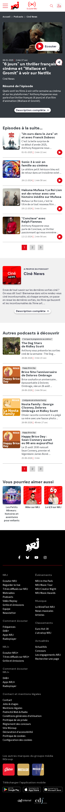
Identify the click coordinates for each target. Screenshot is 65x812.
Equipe (6, 609)
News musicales (44, 611)
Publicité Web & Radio (15, 712)
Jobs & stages (10, 704)
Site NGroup (9, 728)
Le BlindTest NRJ (45, 607)
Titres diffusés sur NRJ (15, 589)
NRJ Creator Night (45, 589)
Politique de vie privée (15, 720)
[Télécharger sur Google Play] (11, 789)
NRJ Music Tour (43, 585)
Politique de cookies (14, 736)
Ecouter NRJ (10, 581)
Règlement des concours (17, 724)
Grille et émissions (13, 605)
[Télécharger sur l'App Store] (31, 789)
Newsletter (9, 613)
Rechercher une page (47, 659)
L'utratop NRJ (43, 633)
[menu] (5, 6)
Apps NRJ (8, 635)
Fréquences (9, 627)
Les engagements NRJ (48, 655)
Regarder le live (11, 585)
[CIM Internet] (24, 800)
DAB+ (6, 631)
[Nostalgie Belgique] (23, 769)
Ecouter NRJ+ (10, 653)
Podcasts (18, 16)
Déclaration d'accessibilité (18, 732)
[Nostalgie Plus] (38, 769)
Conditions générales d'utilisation (22, 716)
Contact (7, 700)
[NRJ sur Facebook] (19, 557)
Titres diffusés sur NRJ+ (16, 657)
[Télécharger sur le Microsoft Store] (52, 789)
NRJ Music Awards (45, 593)
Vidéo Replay (10, 601)
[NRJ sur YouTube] (36, 557)
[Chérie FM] (9, 769)
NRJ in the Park (44, 581)
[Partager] (59, 62)
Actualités (41, 647)
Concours (40, 651)
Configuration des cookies (17, 740)
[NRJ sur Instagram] (45, 557)
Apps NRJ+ (9, 682)
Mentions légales (12, 708)
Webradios (9, 593)
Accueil (6, 16)
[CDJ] (40, 800)
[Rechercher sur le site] (51, 6)
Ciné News (31, 16)
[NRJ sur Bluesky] (27, 557)
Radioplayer (9, 639)
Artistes (39, 615)
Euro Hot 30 (42, 629)
